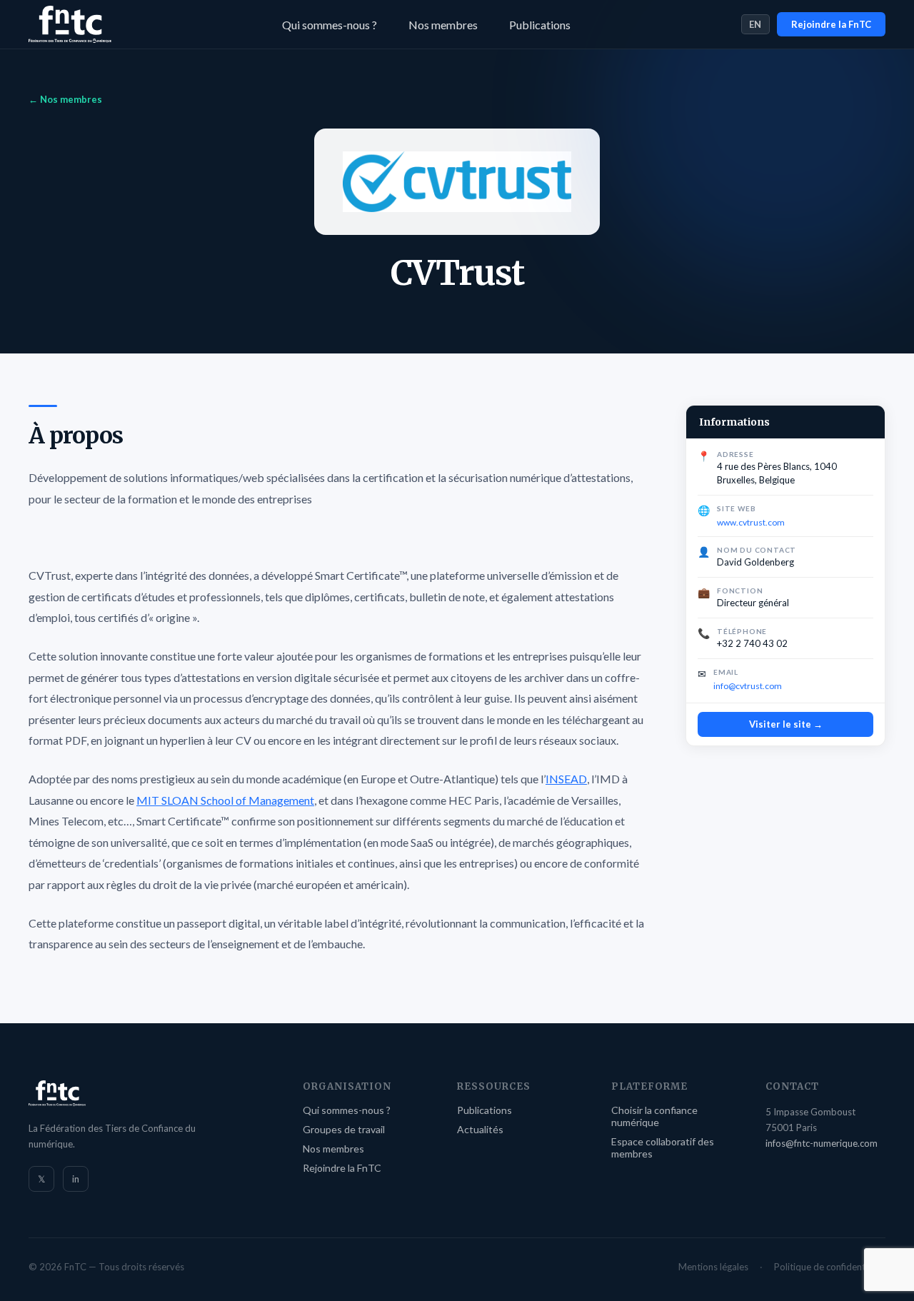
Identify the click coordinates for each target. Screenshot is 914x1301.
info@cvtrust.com (747, 685)
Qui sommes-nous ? (329, 24)
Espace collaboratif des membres (662, 1147)
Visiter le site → (786, 724)
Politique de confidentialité (829, 1266)
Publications (540, 24)
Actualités (480, 1129)
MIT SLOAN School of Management (225, 800)
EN (755, 24)
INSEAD (566, 778)
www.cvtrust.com (751, 522)
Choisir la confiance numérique (654, 1116)
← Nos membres (65, 99)
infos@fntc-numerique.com (821, 1143)
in (75, 1179)
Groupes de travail (344, 1129)
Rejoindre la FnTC (831, 24)
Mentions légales (713, 1266)
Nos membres (443, 24)
